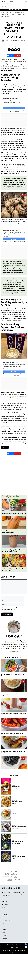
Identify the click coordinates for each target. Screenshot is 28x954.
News (7, 12)
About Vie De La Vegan (7, 920)
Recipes (3, 932)
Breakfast (15, 785)
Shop (3, 923)
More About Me (14, 651)
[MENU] (26, 2)
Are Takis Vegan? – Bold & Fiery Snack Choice (12, 733)
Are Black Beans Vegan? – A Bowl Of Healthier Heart (13, 771)
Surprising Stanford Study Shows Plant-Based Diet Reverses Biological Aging (13, 675)
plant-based (21, 86)
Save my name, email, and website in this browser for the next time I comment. (14, 608)
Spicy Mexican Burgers (17, 815)
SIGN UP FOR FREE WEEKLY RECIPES (13, 10)
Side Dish (14, 840)
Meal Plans (4, 938)
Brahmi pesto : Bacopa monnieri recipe (17, 842)
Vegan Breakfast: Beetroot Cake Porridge (19, 827)
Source (5, 447)
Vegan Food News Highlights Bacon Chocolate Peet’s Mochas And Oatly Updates (13, 550)
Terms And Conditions (14, 947)
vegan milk (14, 394)
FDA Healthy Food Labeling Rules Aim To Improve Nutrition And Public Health (13, 531)
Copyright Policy (11, 945)
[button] (9, 49)
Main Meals (15, 813)
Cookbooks (4, 935)
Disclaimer (18, 945)
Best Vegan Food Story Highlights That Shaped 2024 (14, 513)
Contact (4, 918)
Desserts (14, 800)
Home (2, 12)
